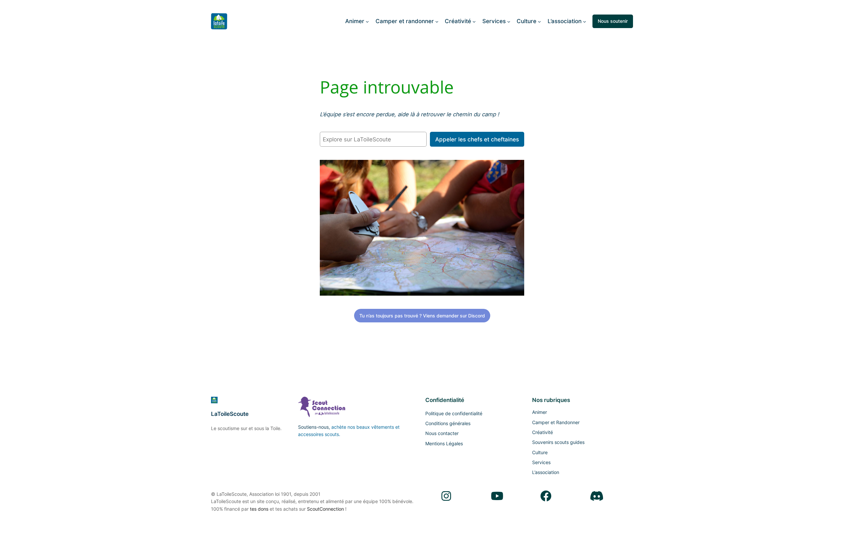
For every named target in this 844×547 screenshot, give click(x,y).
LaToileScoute (230, 414)
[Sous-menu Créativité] (474, 21)
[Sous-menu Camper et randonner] (436, 21)
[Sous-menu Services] (508, 21)
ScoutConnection (325, 509)
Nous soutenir (613, 21)
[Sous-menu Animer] (367, 21)
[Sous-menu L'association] (584, 21)
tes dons (259, 509)
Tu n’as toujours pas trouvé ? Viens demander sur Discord (422, 315)
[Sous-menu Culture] (539, 21)
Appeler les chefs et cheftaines (477, 139)
